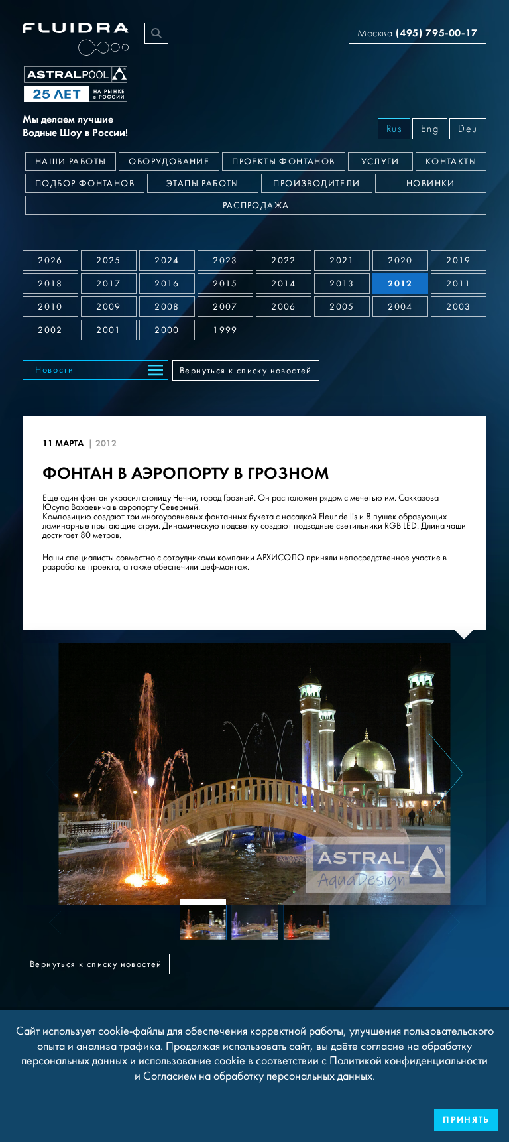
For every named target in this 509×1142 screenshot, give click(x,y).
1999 (225, 330)
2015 (225, 284)
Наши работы (70, 162)
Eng (430, 129)
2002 (50, 330)
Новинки (430, 183)
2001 (108, 330)
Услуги (380, 162)
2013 (342, 284)
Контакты (451, 162)
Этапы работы (202, 183)
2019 (458, 260)
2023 (225, 260)
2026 (50, 260)
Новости (54, 370)
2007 (225, 307)
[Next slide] (446, 773)
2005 (342, 307)
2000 (167, 330)
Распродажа (256, 205)
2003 (458, 307)
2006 (283, 307)
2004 (400, 307)
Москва (417, 33)
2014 (283, 284)
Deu (468, 129)
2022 (283, 260)
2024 (167, 260)
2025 (108, 260)
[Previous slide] (63, 773)
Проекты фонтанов (283, 162)
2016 (167, 284)
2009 (108, 307)
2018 (50, 284)
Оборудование (169, 162)
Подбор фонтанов (85, 183)
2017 (108, 284)
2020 (400, 260)
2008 (167, 307)
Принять (466, 1119)
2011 (458, 284)
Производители (316, 183)
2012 (400, 283)
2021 (342, 260)
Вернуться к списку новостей (246, 370)
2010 (50, 307)
